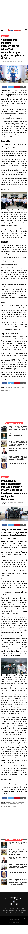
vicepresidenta (6, 390)
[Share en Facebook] (4, 87)
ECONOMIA (11, 910)
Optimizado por (14, 922)
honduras (13, 803)
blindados (21, 802)
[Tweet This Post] (11, 87)
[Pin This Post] (17, 87)
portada (14, 387)
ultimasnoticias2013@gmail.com (14, 899)
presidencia (21, 387)
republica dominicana (15, 805)
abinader (8, 802)
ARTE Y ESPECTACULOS (21, 910)
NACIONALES (11, 908)
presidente (5, 805)
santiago (4, 389)
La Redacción (7, 63)
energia (8, 387)
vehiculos (15, 806)
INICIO (5, 908)
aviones (15, 802)
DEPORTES (8, 912)
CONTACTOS (20, 912)
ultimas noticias (13, 389)
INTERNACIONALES (20, 908)
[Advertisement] (14, 14)
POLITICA (5, 910)
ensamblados (5, 803)
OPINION (14, 912)
